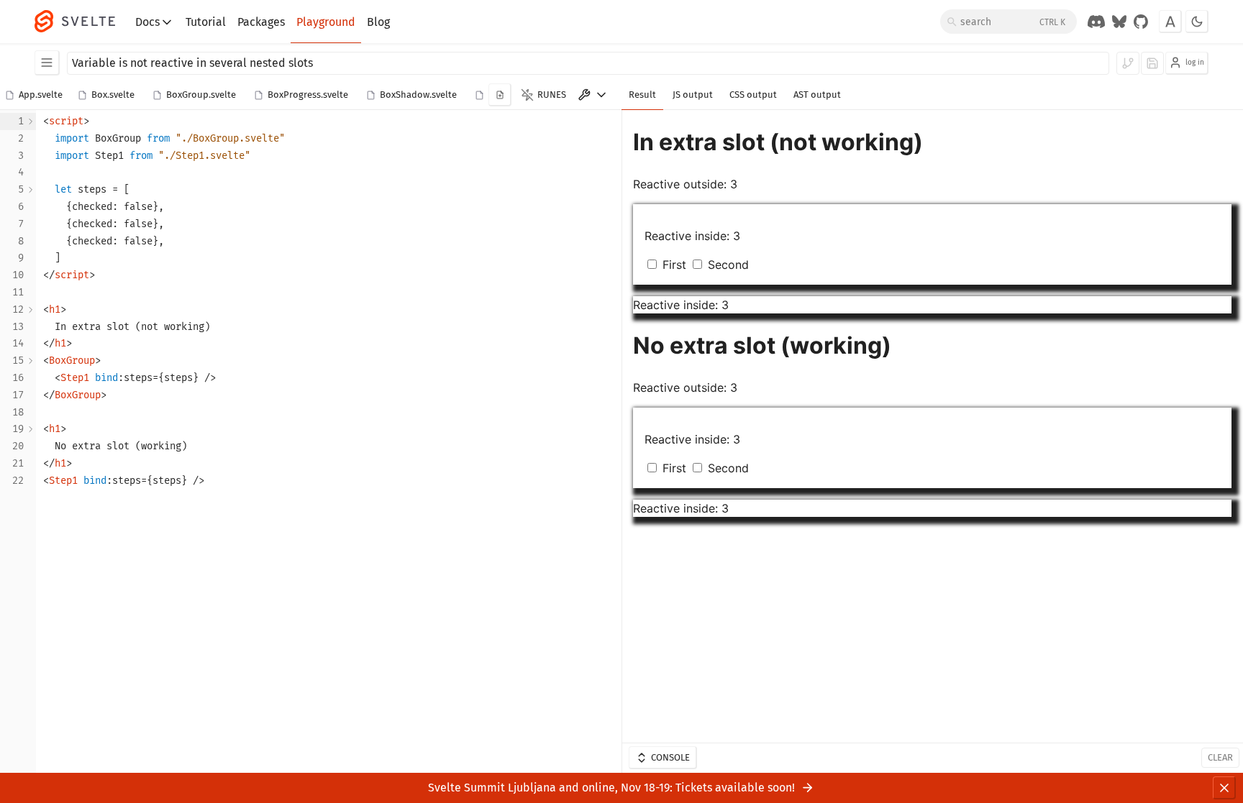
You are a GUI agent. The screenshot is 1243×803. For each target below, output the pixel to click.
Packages (261, 22)
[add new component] (499, 94)
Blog (378, 22)
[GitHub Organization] (1141, 21)
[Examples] (47, 62)
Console (670, 757)
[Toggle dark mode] (1196, 21)
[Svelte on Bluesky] (1119, 21)
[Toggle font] (1170, 21)
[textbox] (329, 441)
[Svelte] (82, 21)
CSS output (753, 94)
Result (642, 94)
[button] (36, 96)
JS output (693, 94)
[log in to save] (1152, 63)
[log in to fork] (1127, 63)
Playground (325, 22)
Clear (1220, 757)
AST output (817, 94)
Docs (147, 22)
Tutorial (206, 22)
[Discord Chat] (1096, 21)
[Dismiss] (1224, 787)
